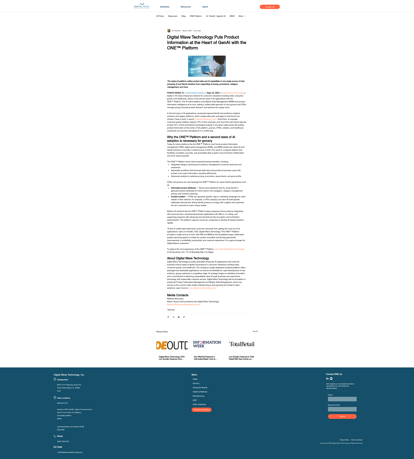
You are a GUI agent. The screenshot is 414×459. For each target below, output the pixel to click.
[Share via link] (184, 317)
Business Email (334, 405)
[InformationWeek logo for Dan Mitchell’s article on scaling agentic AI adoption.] (207, 344)
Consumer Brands (200, 387)
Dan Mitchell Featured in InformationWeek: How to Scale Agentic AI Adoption (205, 358)
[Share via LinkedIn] (179, 317)
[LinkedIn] (327, 378)
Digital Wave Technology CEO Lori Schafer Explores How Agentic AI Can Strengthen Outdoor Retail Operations (172, 358)
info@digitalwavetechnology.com (69, 452)
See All (255, 331)
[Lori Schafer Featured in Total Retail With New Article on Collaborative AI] (242, 344)
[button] (164, 7)
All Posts (160, 16)
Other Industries (199, 404)
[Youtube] (331, 378)
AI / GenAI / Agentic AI (215, 16)
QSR (195, 400)
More (241, 16)
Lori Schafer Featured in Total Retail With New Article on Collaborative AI (241, 358)
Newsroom (172, 16)
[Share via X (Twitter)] (173, 317)
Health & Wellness (200, 392)
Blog (184, 16)
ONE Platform (196, 16)
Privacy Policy (344, 440)
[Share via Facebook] (168, 317)
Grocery (196, 383)
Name (330, 395)
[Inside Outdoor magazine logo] (172, 344)
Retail (195, 379)
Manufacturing (198, 396)
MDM (232, 16)
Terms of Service (357, 440)
